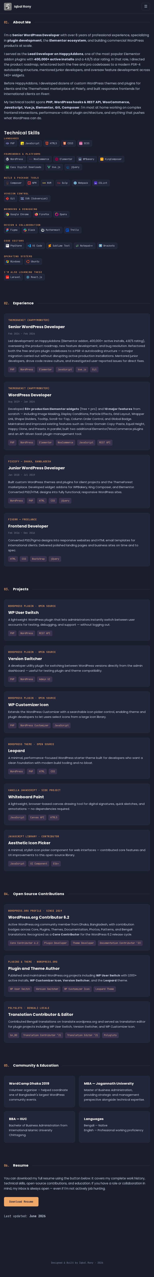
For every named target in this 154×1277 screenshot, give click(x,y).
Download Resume (21, 1201)
